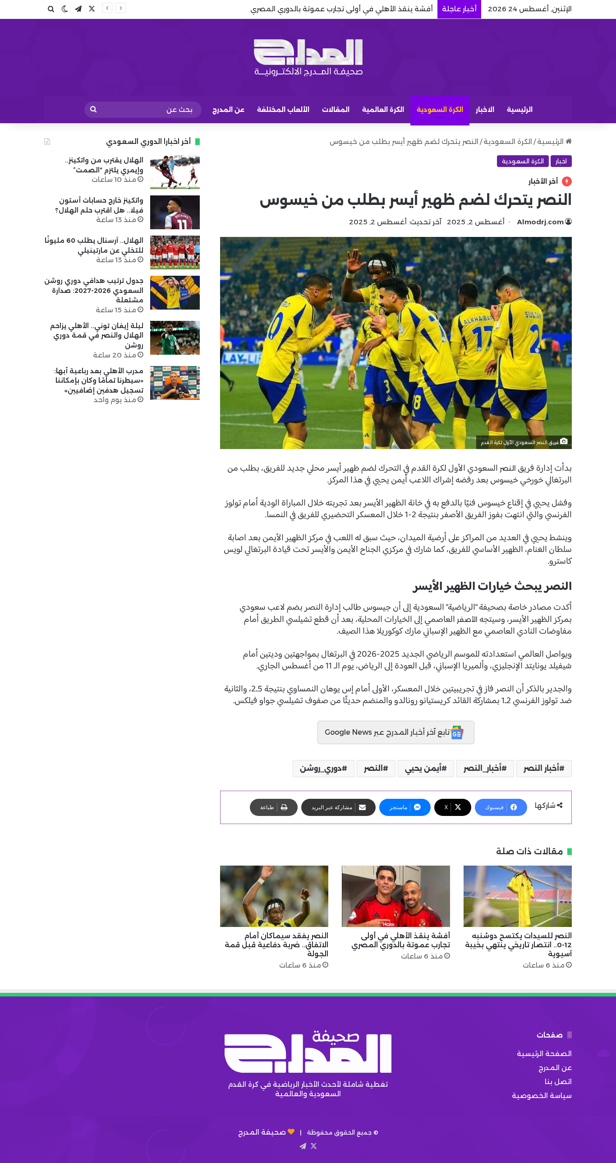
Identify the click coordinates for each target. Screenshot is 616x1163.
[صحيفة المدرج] (308, 57)
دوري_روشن (321, 768)
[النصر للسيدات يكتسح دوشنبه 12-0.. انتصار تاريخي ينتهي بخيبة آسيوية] (518, 896)
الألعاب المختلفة (283, 110)
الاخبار (485, 110)
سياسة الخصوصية (542, 1095)
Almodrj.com (540, 222)
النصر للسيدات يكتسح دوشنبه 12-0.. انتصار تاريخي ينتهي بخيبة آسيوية (518, 944)
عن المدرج (228, 110)
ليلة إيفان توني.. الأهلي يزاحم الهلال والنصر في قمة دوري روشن (96, 335)
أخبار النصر (541, 768)
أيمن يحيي (423, 768)
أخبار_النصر (482, 768)
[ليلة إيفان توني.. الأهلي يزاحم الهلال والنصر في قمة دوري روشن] (175, 338)
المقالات (335, 110)
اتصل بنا (558, 1081)
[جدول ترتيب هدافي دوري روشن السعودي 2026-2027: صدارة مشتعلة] (175, 293)
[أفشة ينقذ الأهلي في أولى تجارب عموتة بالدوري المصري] (396, 896)
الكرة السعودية (440, 110)
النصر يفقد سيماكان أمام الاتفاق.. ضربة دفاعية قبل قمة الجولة (276, 944)
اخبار (561, 161)
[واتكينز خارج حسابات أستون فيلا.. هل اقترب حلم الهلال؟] (175, 212)
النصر (508, 468)
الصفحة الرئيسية (544, 1053)
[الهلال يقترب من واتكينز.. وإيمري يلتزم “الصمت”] (175, 172)
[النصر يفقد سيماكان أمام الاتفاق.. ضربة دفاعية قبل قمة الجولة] (274, 896)
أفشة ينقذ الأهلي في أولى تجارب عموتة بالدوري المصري (400, 940)
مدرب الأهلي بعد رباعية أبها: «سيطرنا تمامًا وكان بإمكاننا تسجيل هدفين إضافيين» (98, 380)
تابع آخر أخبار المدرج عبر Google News (387, 732)
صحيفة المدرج (262, 1132)
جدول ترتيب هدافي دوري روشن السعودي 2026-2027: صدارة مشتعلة (93, 290)
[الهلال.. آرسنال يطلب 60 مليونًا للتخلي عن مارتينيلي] (175, 252)
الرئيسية (520, 110)
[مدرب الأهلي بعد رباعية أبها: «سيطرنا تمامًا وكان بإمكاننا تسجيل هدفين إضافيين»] (175, 383)
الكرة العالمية (383, 110)
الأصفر (467, 619)
